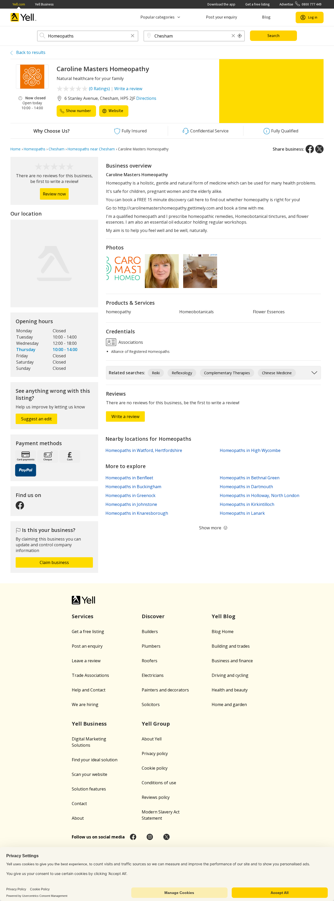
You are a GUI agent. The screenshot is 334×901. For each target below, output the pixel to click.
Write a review (128, 88)
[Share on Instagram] (150, 837)
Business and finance (232, 661)
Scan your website (89, 774)
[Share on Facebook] (310, 149)
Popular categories (157, 17)
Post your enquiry (221, 17)
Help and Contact (88, 690)
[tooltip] (239, 36)
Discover (153, 616)
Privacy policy (155, 753)
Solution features (89, 789)
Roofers (149, 661)
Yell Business (44, 4)
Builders (150, 631)
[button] (132, 36)
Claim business (54, 562)
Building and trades (231, 646)
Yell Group (156, 723)
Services (82, 616)
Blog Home (223, 631)
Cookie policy (155, 768)
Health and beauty (230, 690)
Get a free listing (257, 4)
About (78, 818)
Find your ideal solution (94, 760)
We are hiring (85, 704)
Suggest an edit (36, 419)
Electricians (153, 675)
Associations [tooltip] (130, 342)
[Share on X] (319, 149)
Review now (54, 194)
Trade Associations (90, 675)
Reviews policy (156, 797)
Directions (146, 98)
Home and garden (229, 704)
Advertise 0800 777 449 (300, 4)
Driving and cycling (230, 675)
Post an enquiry (87, 646)
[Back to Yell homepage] (23, 17)
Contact (79, 803)
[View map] (54, 263)
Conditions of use (159, 783)
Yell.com (19, 4)
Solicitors (151, 704)
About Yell (152, 739)
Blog (266, 17)
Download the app (221, 4)
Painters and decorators (165, 690)
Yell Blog (223, 616)
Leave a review (86, 661)
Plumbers (151, 646)
